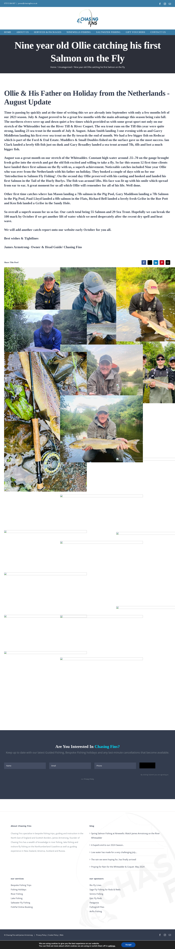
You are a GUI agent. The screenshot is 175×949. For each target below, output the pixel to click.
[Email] (168, 263)
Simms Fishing (96, 893)
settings (111, 946)
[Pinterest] (162, 263)
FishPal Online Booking (22, 907)
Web (61, 935)
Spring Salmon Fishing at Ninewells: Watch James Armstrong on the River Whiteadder (125, 835)
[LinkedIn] (156, 263)
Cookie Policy (53, 935)
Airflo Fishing (96, 911)
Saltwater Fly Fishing (20, 902)
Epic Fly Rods (96, 898)
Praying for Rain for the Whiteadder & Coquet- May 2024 (118, 866)
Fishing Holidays (18, 889)
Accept (128, 944)
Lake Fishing (16, 898)
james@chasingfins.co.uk (27, 3)
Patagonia (94, 902)
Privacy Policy (89, 779)
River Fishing (17, 893)
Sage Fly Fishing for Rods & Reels (105, 889)
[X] (150, 263)
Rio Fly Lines (95, 885)
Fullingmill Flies (97, 907)
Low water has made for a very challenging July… (114, 852)
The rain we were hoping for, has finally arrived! (113, 859)
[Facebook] (144, 263)
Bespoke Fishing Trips (21, 885)
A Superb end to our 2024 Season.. (107, 845)
